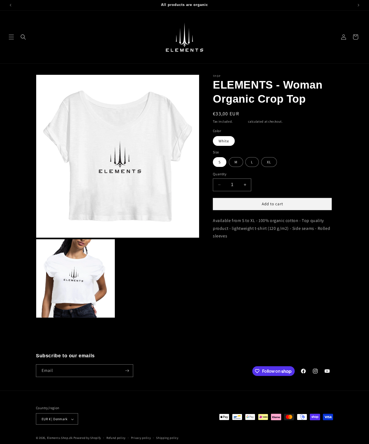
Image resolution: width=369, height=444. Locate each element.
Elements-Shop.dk (60, 438)
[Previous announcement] (10, 5)
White (224, 141)
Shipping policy (167, 438)
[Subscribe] (127, 370)
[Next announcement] (358, 5)
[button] (11, 37)
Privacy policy (141, 438)
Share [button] (224, 252)
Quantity (219, 174)
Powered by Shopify (87, 438)
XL (269, 162)
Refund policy (116, 438)
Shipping (240, 121)
